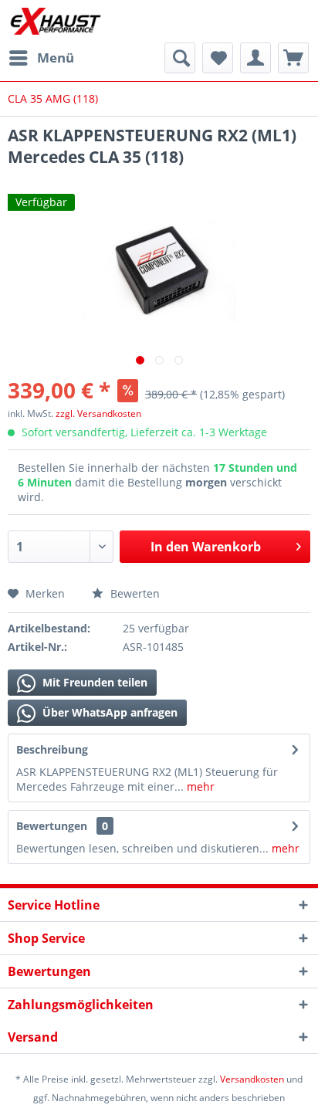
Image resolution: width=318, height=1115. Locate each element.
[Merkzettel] (217, 57)
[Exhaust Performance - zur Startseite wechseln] (55, 21)
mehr (199, 786)
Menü (55, 57)
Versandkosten (252, 1079)
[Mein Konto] (255, 57)
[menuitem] (41, 57)
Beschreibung (52, 749)
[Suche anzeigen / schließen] (179, 57)
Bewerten (133, 593)
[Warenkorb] (293, 57)
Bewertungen (51, 825)
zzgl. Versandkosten (98, 413)
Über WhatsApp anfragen (108, 712)
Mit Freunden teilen (93, 682)
